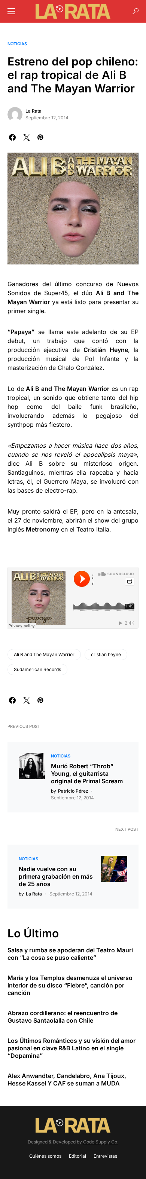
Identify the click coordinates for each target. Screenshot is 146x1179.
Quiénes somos (45, 1156)
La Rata (33, 111)
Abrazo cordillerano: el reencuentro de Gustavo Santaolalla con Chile (62, 1016)
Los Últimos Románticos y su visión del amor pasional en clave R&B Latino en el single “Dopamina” (71, 1048)
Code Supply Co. (100, 1142)
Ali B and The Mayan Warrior (44, 654)
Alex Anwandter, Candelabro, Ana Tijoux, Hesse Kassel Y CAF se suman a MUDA (66, 1079)
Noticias (17, 43)
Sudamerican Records (37, 669)
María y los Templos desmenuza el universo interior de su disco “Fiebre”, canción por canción (70, 985)
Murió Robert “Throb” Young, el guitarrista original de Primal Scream (87, 773)
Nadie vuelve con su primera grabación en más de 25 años (56, 876)
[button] (11, 11)
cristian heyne (106, 654)
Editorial (77, 1156)
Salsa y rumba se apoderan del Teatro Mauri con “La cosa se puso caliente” (70, 953)
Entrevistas (105, 1156)
